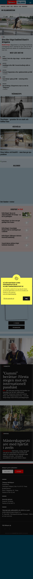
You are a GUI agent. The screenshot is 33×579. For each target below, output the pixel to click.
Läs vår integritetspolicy (9, 294)
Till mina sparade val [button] (8, 298)
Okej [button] (26, 298)
